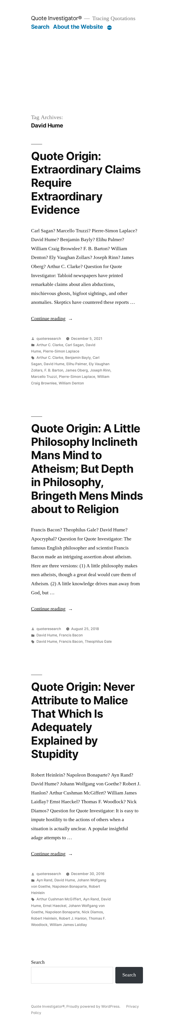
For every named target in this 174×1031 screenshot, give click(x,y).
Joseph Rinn (100, 370)
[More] (109, 27)
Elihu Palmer (76, 364)
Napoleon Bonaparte (69, 886)
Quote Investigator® (56, 18)
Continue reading (52, 318)
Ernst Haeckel (54, 906)
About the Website (78, 26)
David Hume (54, 364)
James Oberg (76, 370)
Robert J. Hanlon (73, 918)
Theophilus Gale (98, 641)
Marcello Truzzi (44, 376)
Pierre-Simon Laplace (61, 351)
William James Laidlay (68, 925)
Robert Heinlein (44, 918)
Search (40, 26)
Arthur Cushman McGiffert (58, 899)
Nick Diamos (92, 912)
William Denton (71, 383)
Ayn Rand (44, 880)
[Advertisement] (87, 64)
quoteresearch (48, 338)
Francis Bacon (71, 635)
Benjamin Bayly (78, 357)
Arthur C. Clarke (49, 345)
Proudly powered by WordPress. (93, 1006)
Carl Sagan (74, 345)
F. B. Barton (53, 370)
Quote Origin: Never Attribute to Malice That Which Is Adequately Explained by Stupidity (83, 720)
